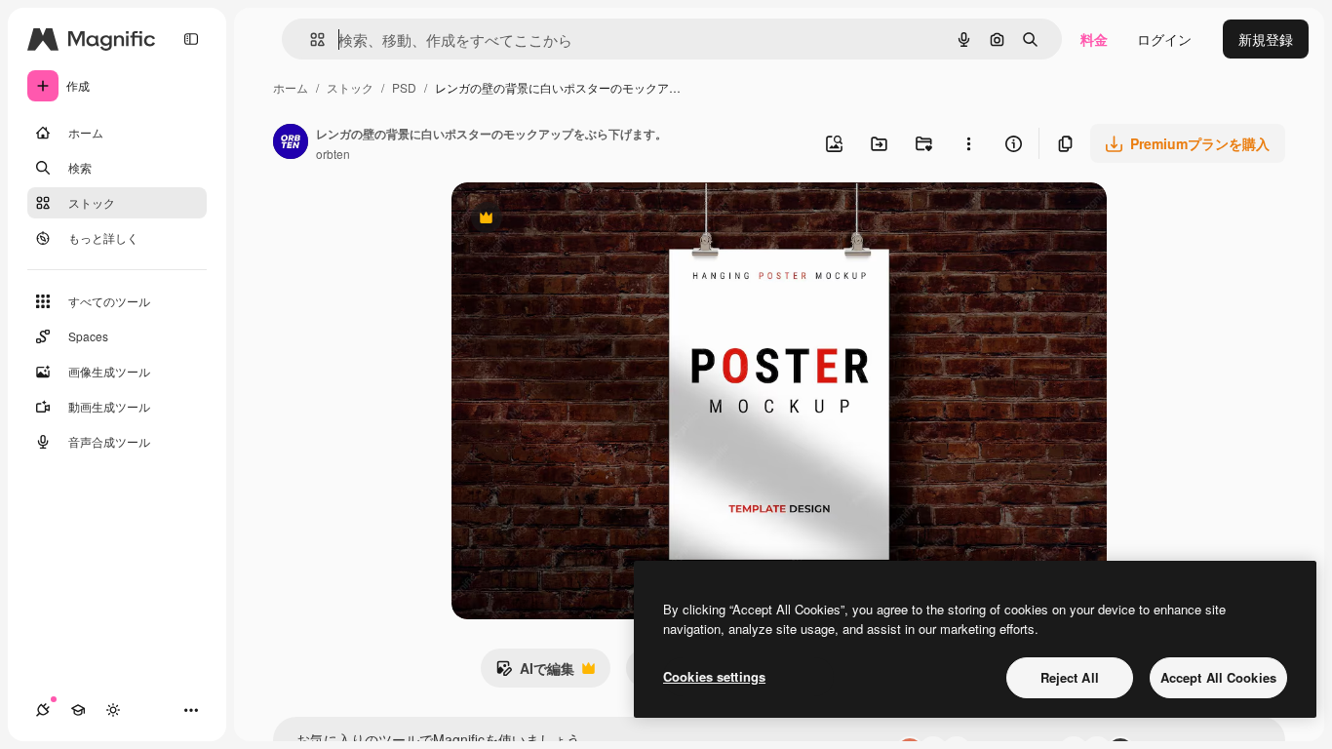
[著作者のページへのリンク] (290, 143)
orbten (333, 153)
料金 (1094, 39)
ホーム (290, 87)
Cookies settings (714, 676)
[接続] (43, 710)
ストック (350, 87)
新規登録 (1265, 39)
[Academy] (78, 710)
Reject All (1069, 677)
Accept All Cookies (1218, 677)
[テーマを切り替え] (113, 710)
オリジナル (585, 220)
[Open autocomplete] (309, 39)
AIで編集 (534, 673)
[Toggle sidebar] (191, 39)
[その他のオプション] (968, 143)
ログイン (1164, 39)
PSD (404, 87)
